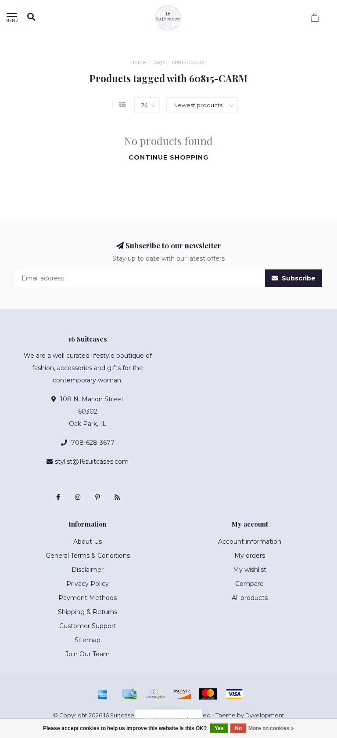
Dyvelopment (264, 715)
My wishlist (249, 570)
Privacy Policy (87, 584)
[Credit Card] (129, 694)
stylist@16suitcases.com (92, 461)
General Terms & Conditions (88, 556)
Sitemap (87, 640)
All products (250, 598)
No (238, 728)
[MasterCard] (208, 694)
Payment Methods (87, 598)
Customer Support (87, 626)
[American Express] (103, 694)
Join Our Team (87, 654)
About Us (87, 541)
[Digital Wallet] (155, 694)
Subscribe (297, 278)
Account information (249, 541)
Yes (219, 728)
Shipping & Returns (87, 612)
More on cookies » (271, 728)
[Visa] (234, 694)
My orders (249, 556)
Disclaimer (88, 570)
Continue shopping (168, 157)
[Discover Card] (182, 694)
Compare (249, 584)
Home (138, 62)
